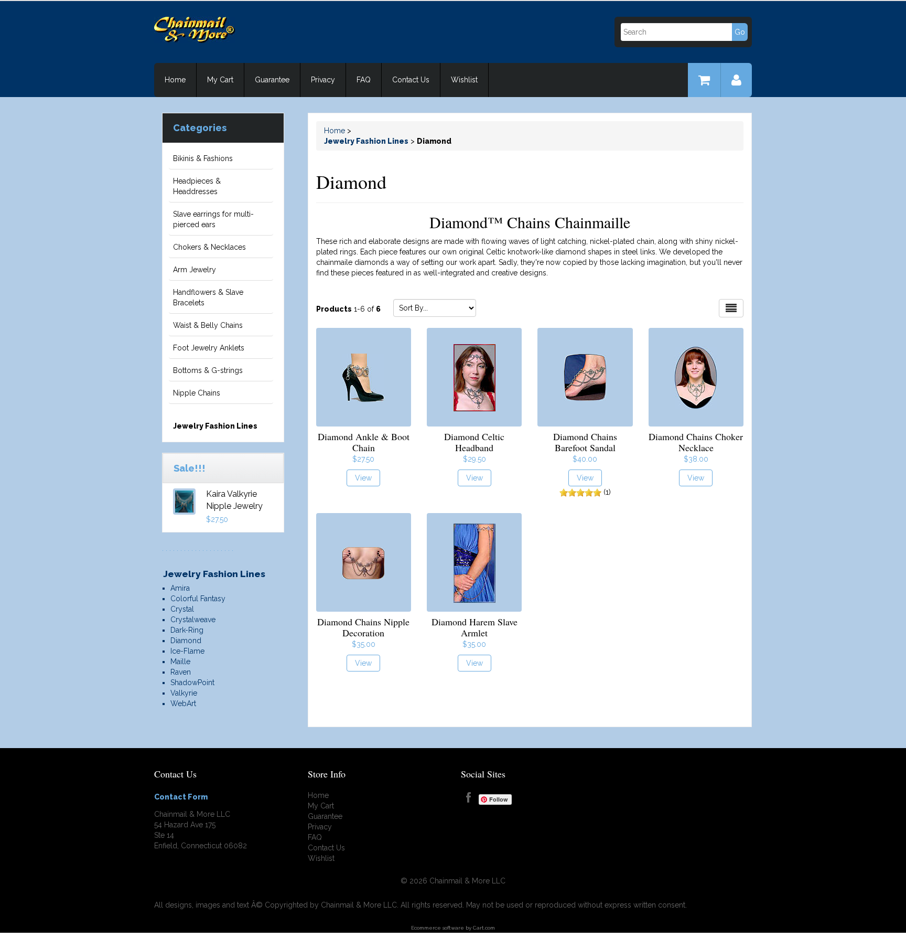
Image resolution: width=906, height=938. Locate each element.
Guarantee (272, 80)
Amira (180, 588)
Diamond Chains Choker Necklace (696, 442)
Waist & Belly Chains (208, 325)
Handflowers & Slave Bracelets (208, 297)
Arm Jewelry (194, 269)
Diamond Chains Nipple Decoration (363, 627)
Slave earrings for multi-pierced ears (213, 219)
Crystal (182, 609)
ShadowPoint (192, 682)
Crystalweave (192, 619)
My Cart (220, 80)
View (363, 478)
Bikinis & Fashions (203, 158)
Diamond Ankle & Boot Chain (363, 442)
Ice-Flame (187, 651)
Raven (180, 672)
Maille (180, 661)
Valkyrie (183, 693)
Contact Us (410, 80)
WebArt (183, 703)
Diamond (185, 640)
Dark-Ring (186, 630)
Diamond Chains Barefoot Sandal (585, 442)
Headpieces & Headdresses (197, 186)
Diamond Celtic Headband (474, 442)
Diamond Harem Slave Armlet (474, 627)
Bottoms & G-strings (208, 370)
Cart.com (484, 928)
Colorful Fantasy (197, 598)
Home (175, 80)
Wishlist (464, 80)
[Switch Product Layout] (731, 308)
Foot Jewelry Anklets (208, 348)
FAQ (364, 80)
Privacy (323, 80)
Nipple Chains (196, 393)
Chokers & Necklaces (209, 247)
